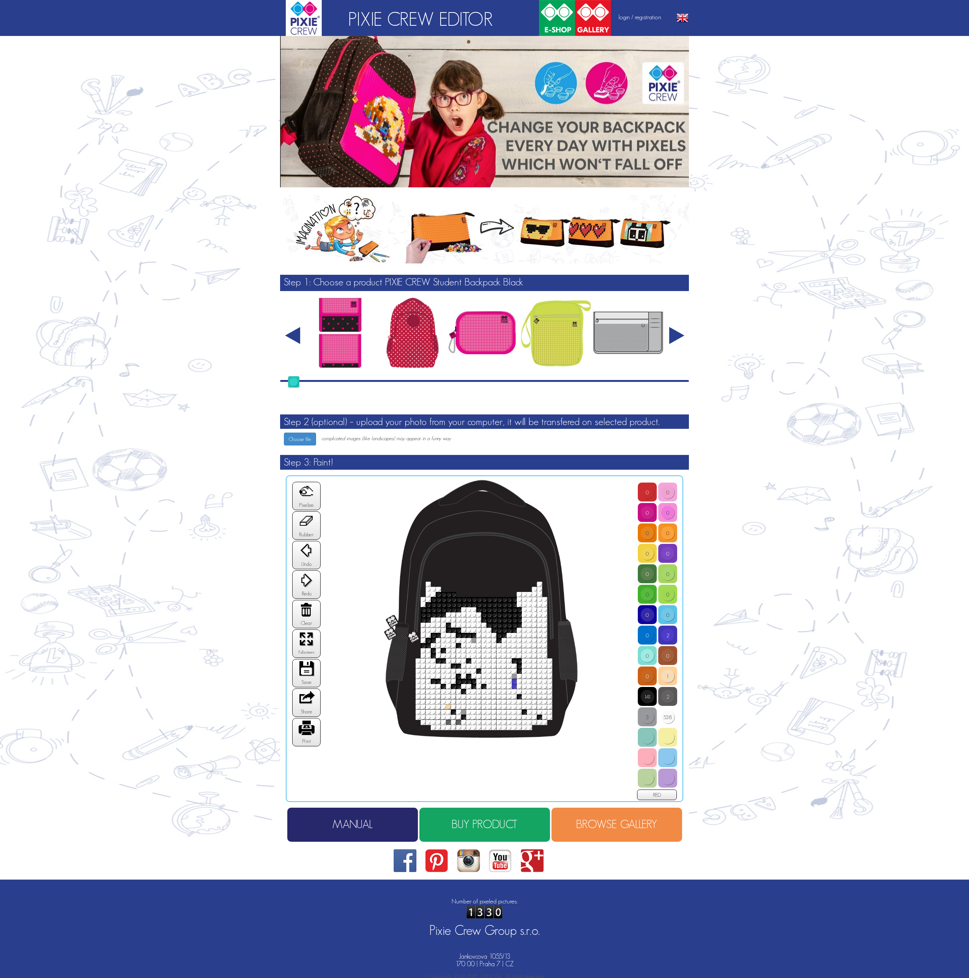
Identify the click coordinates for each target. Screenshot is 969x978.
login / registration (639, 17)
